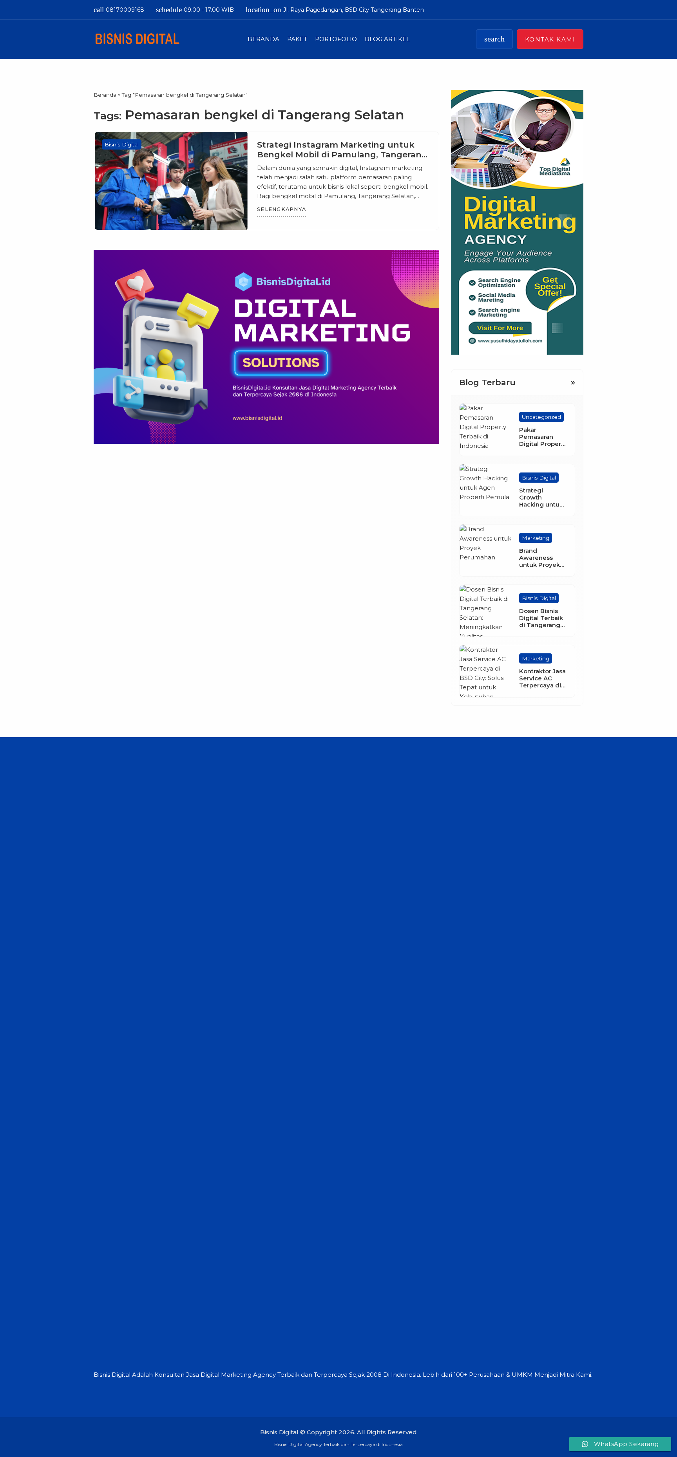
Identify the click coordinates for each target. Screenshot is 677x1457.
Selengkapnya (281, 209)
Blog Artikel (387, 39)
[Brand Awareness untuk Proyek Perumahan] (485, 550)
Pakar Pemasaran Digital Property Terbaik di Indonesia (543, 444)
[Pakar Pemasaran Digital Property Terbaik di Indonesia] (485, 429)
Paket (297, 39)
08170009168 (119, 9)
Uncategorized (541, 417)
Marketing (535, 538)
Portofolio (336, 39)
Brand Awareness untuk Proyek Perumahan (539, 561)
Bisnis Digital (122, 144)
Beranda (263, 39)
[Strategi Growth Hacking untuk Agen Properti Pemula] (485, 490)
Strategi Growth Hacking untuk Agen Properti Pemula (541, 504)
